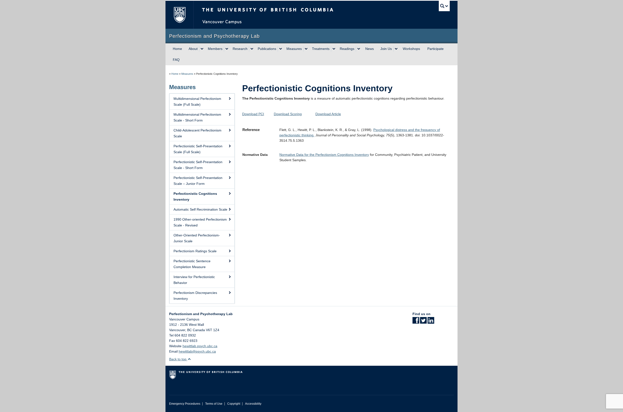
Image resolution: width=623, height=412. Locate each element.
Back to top (178, 359)
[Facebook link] (415, 322)
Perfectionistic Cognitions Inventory (195, 196)
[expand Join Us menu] (396, 49)
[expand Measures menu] (306, 49)
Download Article (328, 114)
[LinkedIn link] (431, 322)
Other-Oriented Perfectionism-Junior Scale (197, 238)
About (193, 49)
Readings (347, 49)
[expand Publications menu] (281, 49)
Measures (294, 49)
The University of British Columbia (179, 15)
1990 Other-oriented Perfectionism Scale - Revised (200, 222)
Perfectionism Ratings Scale (195, 251)
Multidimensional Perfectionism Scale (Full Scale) (197, 101)
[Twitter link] (423, 322)
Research (240, 49)
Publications (267, 49)
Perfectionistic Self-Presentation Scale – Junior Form (198, 181)
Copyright (233, 403)
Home (177, 49)
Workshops (411, 49)
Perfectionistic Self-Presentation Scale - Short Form (198, 165)
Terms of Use (213, 403)
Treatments (321, 49)
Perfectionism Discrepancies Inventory (195, 295)
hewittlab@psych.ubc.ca (197, 351)
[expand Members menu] (227, 49)
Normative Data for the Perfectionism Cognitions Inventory (324, 155)
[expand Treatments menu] (334, 49)
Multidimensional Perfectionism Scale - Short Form (197, 117)
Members (215, 49)
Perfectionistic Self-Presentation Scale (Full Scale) (198, 149)
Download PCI (253, 114)
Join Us (386, 49)
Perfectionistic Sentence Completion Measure (192, 264)
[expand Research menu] (252, 49)
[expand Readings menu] (359, 49)
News (369, 49)
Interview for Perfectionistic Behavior (194, 280)
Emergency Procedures (184, 403)
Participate (435, 49)
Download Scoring (288, 114)
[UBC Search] (444, 6)
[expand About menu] (202, 49)
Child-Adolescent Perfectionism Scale (197, 133)
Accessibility (253, 403)
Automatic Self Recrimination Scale (200, 209)
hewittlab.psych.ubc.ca (200, 346)
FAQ (176, 60)
